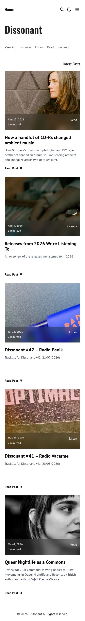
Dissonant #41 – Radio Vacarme (37, 456)
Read (50, 47)
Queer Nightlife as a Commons (35, 562)
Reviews (63, 47)
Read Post (11, 168)
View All (10, 47)
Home (9, 9)
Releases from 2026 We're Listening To (40, 246)
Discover (25, 47)
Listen (39, 47)
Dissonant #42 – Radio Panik (34, 349)
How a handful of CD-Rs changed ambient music (38, 140)
